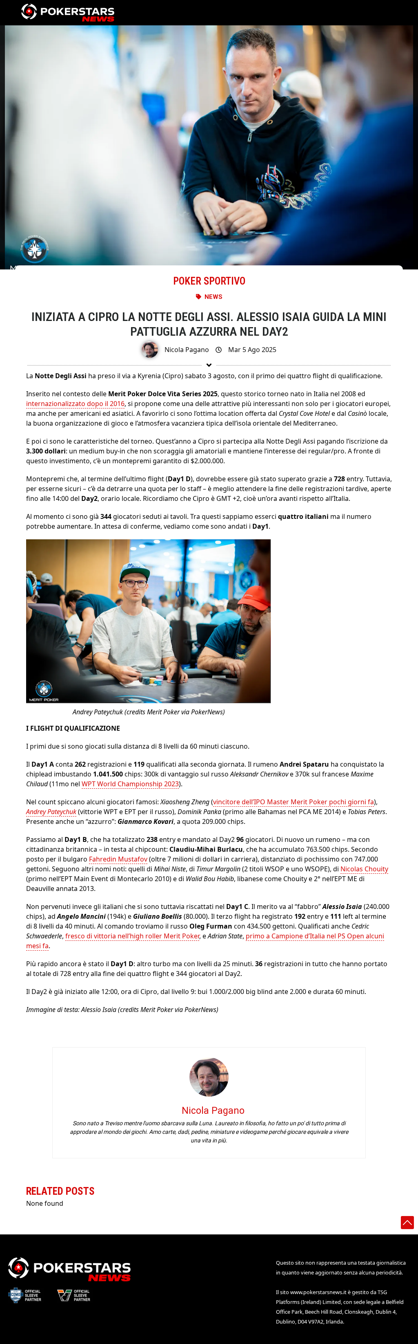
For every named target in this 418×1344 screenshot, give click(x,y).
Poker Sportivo (209, 281)
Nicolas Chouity (364, 868)
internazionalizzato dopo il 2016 (75, 403)
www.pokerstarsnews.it (318, 1292)
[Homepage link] (68, 12)
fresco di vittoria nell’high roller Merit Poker (132, 935)
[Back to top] (407, 1222)
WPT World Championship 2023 (130, 783)
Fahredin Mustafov (118, 859)
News (213, 297)
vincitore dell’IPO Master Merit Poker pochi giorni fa (293, 801)
